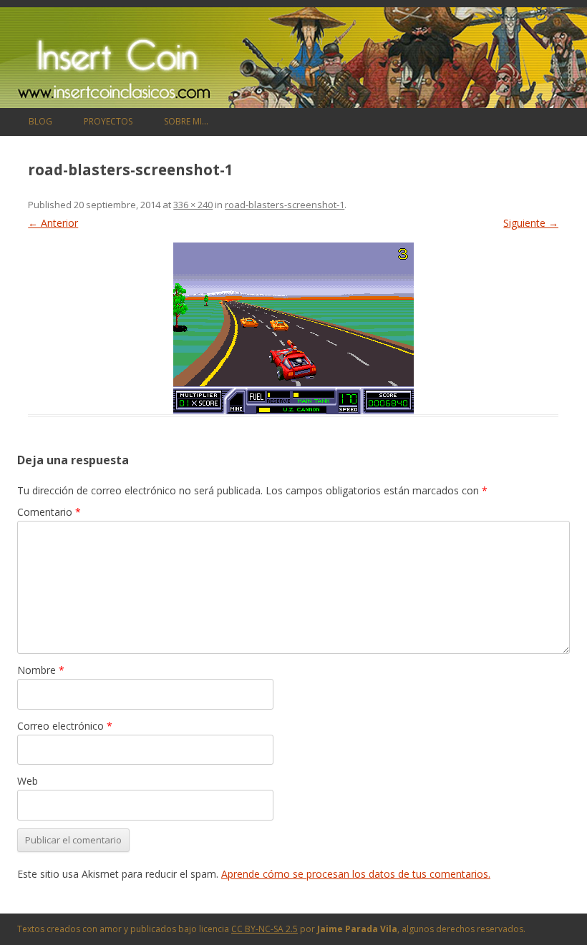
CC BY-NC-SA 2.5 (264, 929)
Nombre (40, 670)
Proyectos (108, 121)
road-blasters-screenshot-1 (284, 204)
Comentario (49, 512)
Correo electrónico (64, 726)
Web (27, 781)
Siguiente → (530, 223)
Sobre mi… (186, 121)
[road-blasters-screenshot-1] (293, 328)
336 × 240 (193, 204)
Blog (40, 121)
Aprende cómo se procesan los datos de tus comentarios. (355, 874)
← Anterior (53, 223)
